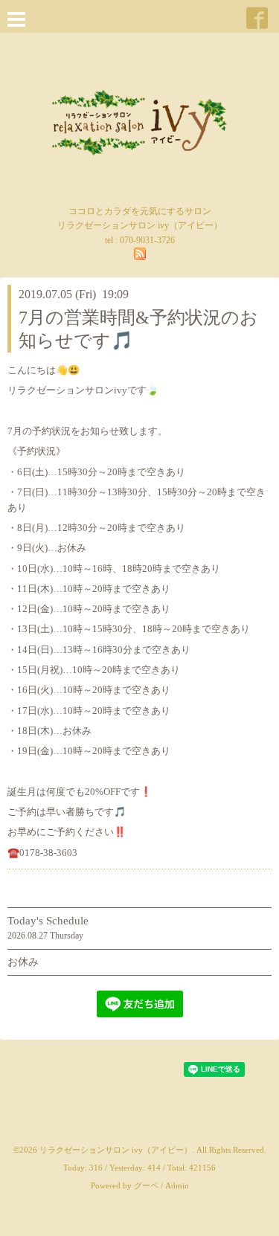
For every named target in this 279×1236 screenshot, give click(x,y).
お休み (23, 962)
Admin (177, 1185)
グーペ (146, 1185)
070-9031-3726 (147, 240)
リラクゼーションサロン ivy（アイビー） (115, 1149)
